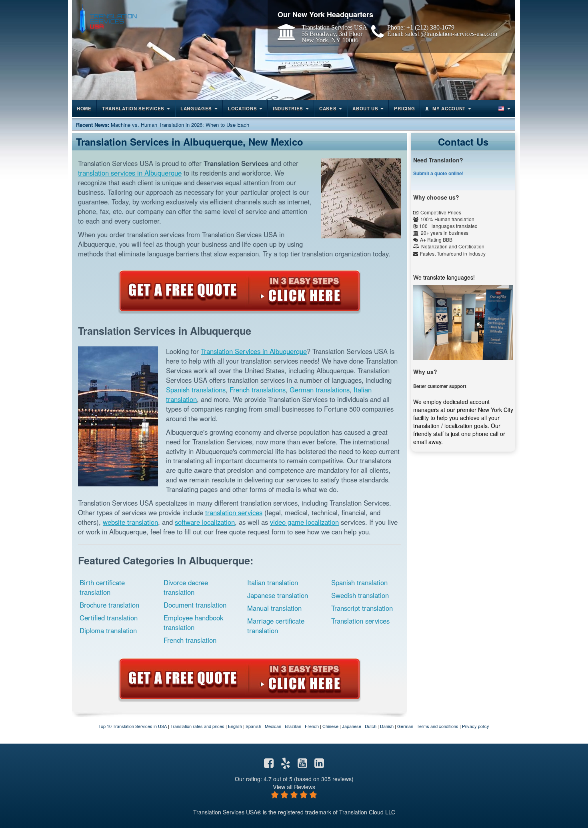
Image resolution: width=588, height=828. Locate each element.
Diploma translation (108, 630)
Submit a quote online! (438, 173)
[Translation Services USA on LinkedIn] (319, 765)
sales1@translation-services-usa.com (451, 33)
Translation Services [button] (133, 108)
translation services (233, 512)
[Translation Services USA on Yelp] (285, 765)
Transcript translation (362, 608)
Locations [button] (242, 108)
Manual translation (274, 608)
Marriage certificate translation (275, 625)
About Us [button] (365, 108)
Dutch (370, 726)
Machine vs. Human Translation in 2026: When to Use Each (180, 124)
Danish (387, 726)
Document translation (195, 605)
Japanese (351, 726)
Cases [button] (328, 108)
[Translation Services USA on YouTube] (302, 765)
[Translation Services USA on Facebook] (269, 765)
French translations (258, 389)
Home (84, 108)
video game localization (304, 522)
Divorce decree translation (186, 587)
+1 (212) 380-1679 (430, 27)
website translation (130, 522)
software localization (205, 522)
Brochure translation (109, 605)
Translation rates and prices (197, 726)
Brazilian (293, 726)
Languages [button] (196, 108)
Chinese (330, 726)
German (405, 726)
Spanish (253, 726)
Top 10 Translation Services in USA (132, 726)
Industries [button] (288, 108)
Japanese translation (277, 595)
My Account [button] (449, 108)
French (312, 726)
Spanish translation (359, 582)
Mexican (273, 726)
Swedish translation (360, 595)
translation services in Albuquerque (130, 173)
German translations (320, 389)
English (235, 726)
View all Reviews (294, 786)
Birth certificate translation (102, 587)
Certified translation (109, 617)
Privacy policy (475, 726)
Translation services (360, 621)
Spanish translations (196, 389)
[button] (503, 108)
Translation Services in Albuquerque (254, 351)
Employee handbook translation (193, 622)
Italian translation (272, 582)
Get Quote (240, 290)
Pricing (404, 108)
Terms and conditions (437, 726)
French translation (190, 640)
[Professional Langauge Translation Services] (106, 18)
